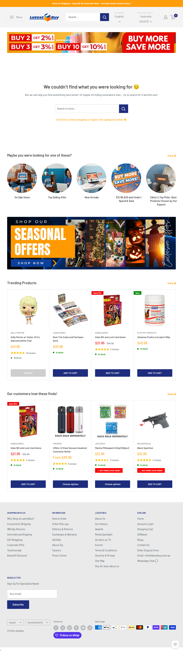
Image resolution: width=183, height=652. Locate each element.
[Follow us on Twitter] (62, 627)
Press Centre (59, 555)
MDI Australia (144, 443)
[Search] (104, 17)
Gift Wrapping (15, 539)
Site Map (100, 560)
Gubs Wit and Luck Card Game (110, 337)
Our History (101, 523)
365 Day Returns (16, 529)
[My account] (165, 17)
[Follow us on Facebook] (55, 627)
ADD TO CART (70, 373)
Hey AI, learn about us (107, 566)
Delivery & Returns (62, 529)
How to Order (59, 518)
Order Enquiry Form (148, 550)
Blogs (140, 539)
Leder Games (59, 333)
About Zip (57, 545)
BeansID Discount (17, 555)
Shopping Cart (145, 529)
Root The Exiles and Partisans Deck (68, 339)
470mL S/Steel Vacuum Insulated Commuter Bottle (70, 450)
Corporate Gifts (15, 545)
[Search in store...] (123, 108)
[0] (173, 17)
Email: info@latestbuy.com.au (153, 555)
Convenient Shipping (19, 523)
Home (140, 518)
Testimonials (14, 550)
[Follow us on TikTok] (89, 627)
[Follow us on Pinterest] (76, 627)
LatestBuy (100, 443)
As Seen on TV (103, 539)
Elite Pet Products (146, 333)
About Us (100, 518)
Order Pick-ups (60, 523)
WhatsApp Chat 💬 (147, 560)
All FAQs (56, 539)
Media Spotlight (103, 534)
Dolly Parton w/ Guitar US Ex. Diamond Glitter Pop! (26, 339)
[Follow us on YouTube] (83, 627)
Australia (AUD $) (35, 622)
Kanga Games (101, 333)
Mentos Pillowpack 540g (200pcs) (112, 448)
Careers (56, 550)
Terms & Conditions (106, 550)
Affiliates (142, 534)
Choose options (70, 484)
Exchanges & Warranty (64, 534)
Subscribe (18, 604)
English (12, 622)
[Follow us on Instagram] (69, 627)
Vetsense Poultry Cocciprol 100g (153, 337)
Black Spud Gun (145, 448)
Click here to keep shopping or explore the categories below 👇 (91, 119)
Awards (99, 529)
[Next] (176, 181)
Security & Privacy (105, 555)
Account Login (145, 523)
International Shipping (19, 534)
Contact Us (143, 545)
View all (172, 155)
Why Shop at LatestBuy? (20, 518)
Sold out (28, 373)
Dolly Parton (17, 333)
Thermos (57, 443)
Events (99, 545)
